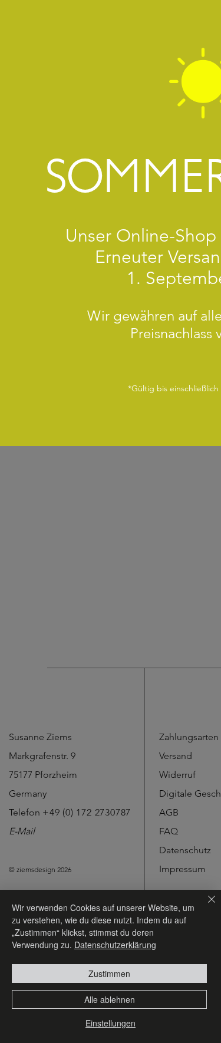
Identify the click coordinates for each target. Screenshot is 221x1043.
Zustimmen (109, 973)
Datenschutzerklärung (115, 944)
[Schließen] (204, 906)
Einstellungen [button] (110, 1023)
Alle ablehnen (109, 999)
